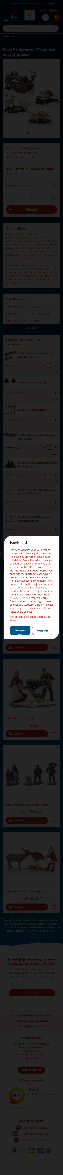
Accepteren (20, 632)
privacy (14, 597)
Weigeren (42, 630)
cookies (25, 597)
